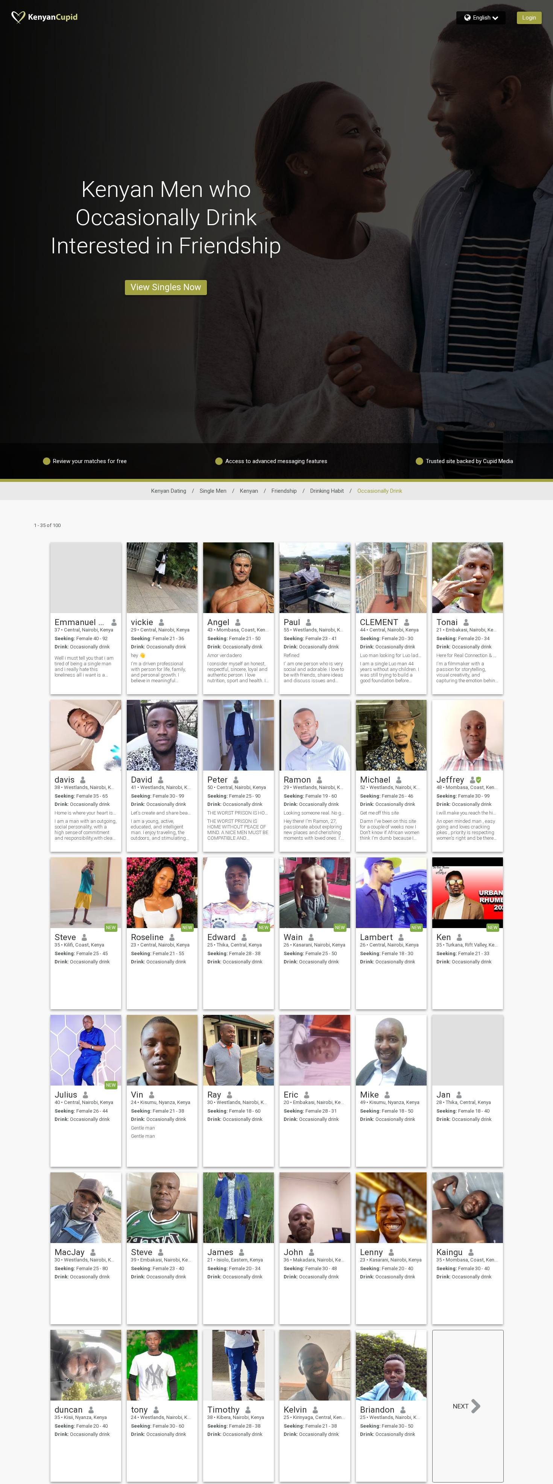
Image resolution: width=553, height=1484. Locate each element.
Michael (375, 779)
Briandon (377, 1409)
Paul (292, 622)
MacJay (70, 1252)
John (293, 1252)
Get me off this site (379, 813)
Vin (137, 1094)
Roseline (147, 937)
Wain (293, 937)
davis (64, 779)
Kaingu (449, 1252)
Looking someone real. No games (315, 813)
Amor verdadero (224, 655)
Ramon (297, 779)
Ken (443, 937)
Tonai (447, 622)
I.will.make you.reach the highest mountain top (467, 813)
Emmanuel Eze (80, 622)
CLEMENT (379, 622)
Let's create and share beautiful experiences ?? (162, 813)
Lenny (371, 1252)
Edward (221, 937)
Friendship (284, 491)
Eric (291, 1094)
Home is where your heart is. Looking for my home (86, 813)
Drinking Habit (327, 491)
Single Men (213, 491)
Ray (214, 1094)
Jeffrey (450, 779)
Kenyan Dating (168, 491)
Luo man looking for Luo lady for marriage (391, 655)
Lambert (376, 937)
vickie (142, 622)
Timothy (223, 1409)
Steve (65, 937)
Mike (369, 1094)
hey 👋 (138, 655)
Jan (443, 1094)
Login (529, 17)
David (141, 779)
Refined (291, 655)
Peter (217, 779)
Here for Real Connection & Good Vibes (467, 655)
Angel (218, 622)
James (220, 1252)
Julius (66, 1094)
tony (139, 1409)
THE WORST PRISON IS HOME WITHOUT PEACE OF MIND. (238, 813)
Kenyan (249, 491)
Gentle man (143, 1128)
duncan (69, 1409)
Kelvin (295, 1409)
